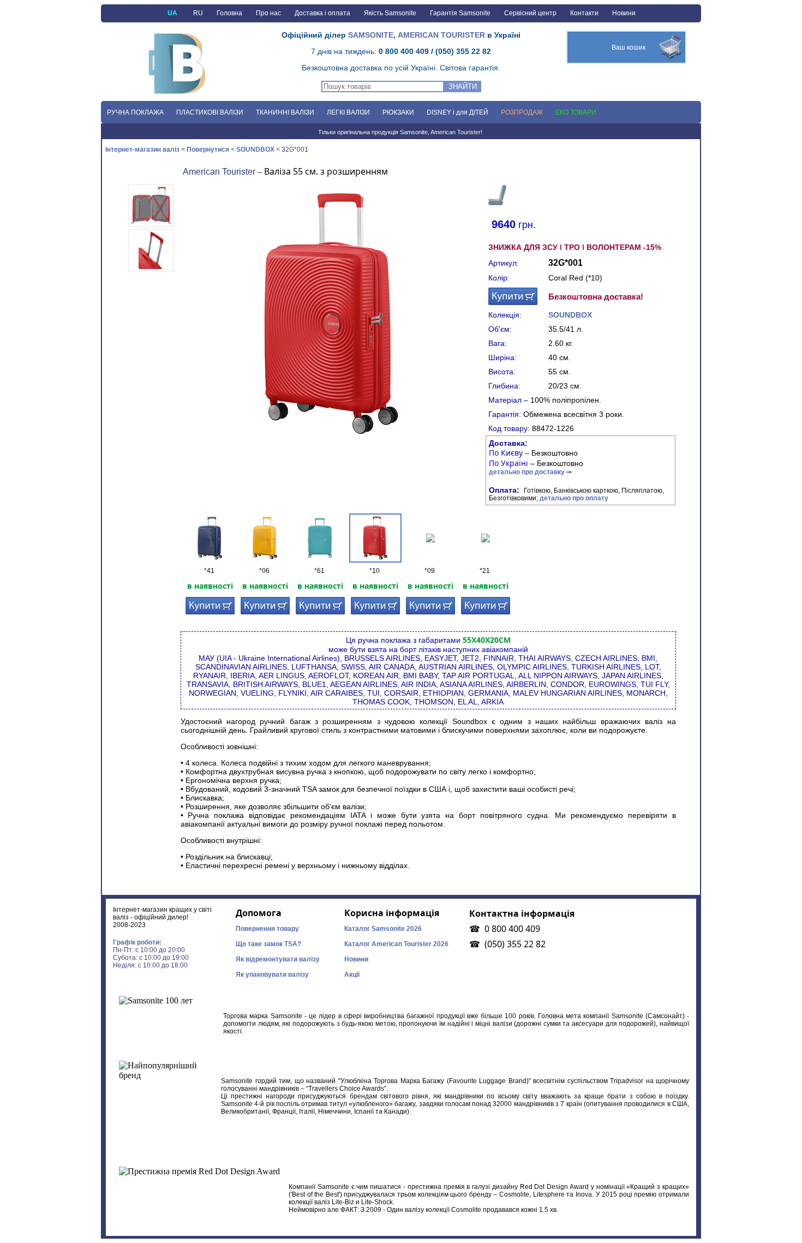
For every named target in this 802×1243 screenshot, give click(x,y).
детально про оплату (574, 498)
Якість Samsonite (390, 13)
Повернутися (208, 149)
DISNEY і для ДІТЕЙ (457, 112)
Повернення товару (267, 929)
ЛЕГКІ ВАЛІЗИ (348, 112)
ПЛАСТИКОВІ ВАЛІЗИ (209, 112)
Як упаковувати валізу (272, 974)
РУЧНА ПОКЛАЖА (135, 112)
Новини (624, 13)
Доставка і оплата (322, 13)
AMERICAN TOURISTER (441, 35)
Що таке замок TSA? (268, 944)
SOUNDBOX (255, 149)
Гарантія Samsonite (460, 13)
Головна (229, 13)
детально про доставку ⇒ (530, 472)
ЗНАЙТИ (462, 86)
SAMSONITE (370, 35)
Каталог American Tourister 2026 (396, 944)
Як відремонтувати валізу (278, 959)
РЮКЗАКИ (398, 112)
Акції (352, 974)
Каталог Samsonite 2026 (383, 929)
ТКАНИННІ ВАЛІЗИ (285, 112)
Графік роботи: (137, 942)
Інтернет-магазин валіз (140, 149)
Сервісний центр (530, 13)
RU (198, 13)
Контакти (584, 13)
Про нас (268, 13)
